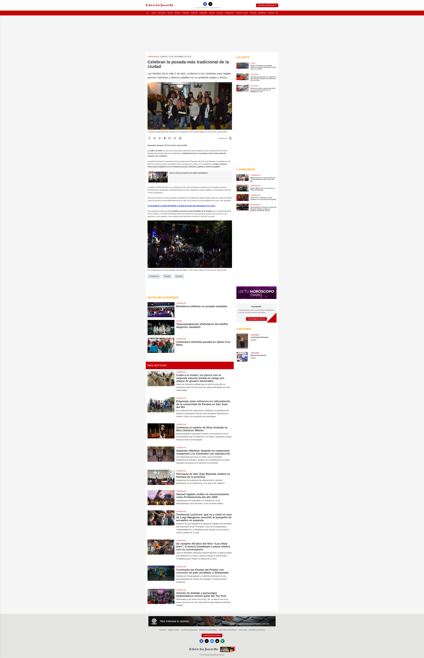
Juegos (271, 13)
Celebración (154, 276)
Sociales (179, 276)
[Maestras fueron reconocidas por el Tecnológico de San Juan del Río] (242, 178)
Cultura (219, 13)
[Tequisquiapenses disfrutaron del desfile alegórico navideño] (161, 327)
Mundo (177, 13)
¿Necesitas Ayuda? (212, 635)
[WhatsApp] (159, 138)
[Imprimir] (180, 138)
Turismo (253, 13)
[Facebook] (205, 4)
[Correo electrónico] (169, 138)
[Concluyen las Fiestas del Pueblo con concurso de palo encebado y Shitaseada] (161, 576)
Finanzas (185, 13)
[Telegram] (164, 138)
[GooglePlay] (223, 641)
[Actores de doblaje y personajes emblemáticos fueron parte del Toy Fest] (161, 599)
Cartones (203, 13)
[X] (210, 4)
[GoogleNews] (212, 641)
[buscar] (277, 13)
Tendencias (229, 13)
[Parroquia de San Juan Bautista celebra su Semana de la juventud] (161, 478)
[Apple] (217, 641)
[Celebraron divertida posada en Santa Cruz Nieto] (161, 345)
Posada (167, 276)
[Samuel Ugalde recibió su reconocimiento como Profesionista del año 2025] (161, 499)
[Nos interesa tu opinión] (212, 621)
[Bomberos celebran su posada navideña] (161, 309)
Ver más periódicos (267, 5)
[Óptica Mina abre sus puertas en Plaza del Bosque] (242, 188)
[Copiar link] (175, 138)
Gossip (212, 13)
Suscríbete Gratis (256, 319)
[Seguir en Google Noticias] (230, 138)
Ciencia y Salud (242, 13)
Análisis (194, 13)
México (170, 13)
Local (153, 13)
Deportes (262, 13)
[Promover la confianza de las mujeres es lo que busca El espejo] (242, 197)
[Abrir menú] (147, 13)
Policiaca (162, 13)
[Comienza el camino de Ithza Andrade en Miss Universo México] (161, 433)
